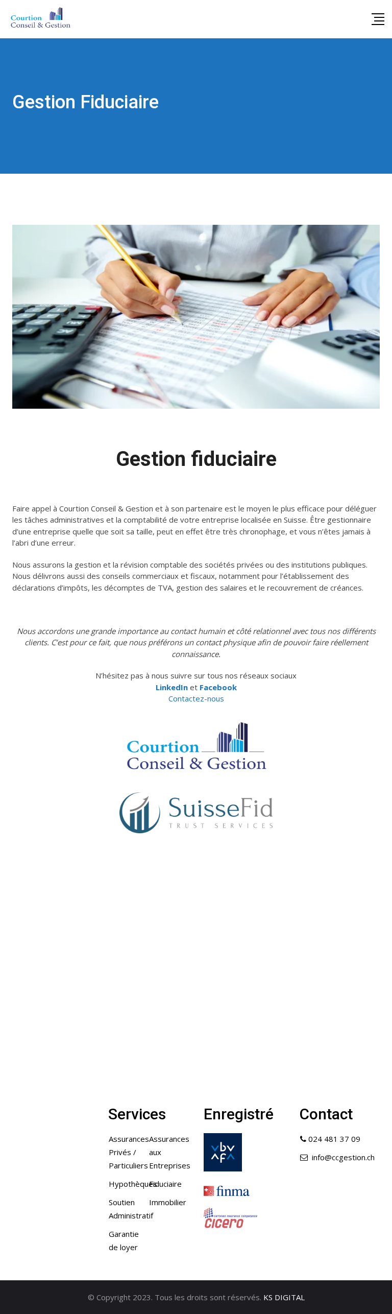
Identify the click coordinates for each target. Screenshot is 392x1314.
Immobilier (167, 1202)
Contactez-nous (196, 698)
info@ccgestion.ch (343, 1157)
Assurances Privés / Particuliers (129, 1152)
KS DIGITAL (284, 1297)
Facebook (218, 687)
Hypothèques (133, 1184)
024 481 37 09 (334, 1139)
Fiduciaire (165, 1184)
